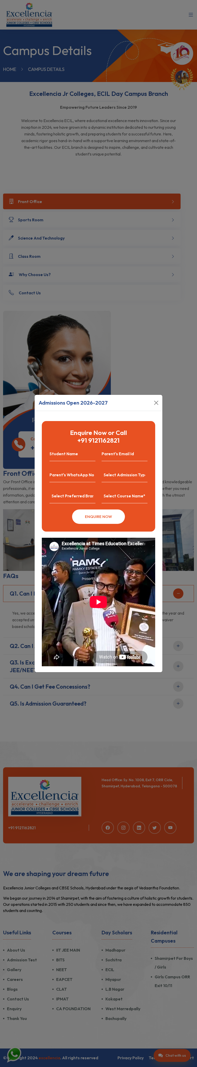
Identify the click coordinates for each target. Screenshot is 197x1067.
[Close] (156, 403)
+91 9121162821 (98, 440)
